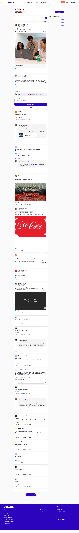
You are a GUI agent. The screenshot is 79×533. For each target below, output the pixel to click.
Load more (30, 490)
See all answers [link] (17, 122)
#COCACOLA (26, 431)
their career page (22, 31)
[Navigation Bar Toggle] (5, 2)
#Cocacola (26, 444)
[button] (5, 2)
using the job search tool (33, 164)
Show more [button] (44, 31)
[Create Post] (46, 18)
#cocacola (17, 115)
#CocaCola (17, 80)
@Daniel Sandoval (23, 128)
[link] (17, 71)
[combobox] (30, 100)
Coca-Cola (32, 212)
